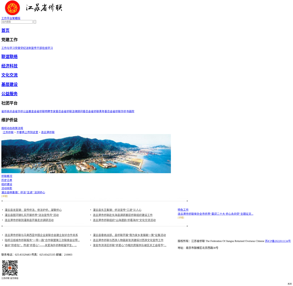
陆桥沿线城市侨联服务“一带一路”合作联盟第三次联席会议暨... (42, 240)
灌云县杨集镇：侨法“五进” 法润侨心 (23, 192)
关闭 (290, 284)
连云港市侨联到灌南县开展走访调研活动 (29, 220)
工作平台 (6, 18)
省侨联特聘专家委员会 (50, 111)
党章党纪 (20, 48)
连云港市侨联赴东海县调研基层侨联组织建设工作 (123, 215)
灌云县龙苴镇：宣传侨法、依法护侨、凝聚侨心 (33, 210)
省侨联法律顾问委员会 (77, 111)
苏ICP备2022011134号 (278, 241)
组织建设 (6, 184)
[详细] (4, 196)
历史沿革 (6, 180)
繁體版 (16, 18)
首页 (5, 30)
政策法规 (17, 128)
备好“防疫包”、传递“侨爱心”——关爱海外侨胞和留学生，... (41, 245)
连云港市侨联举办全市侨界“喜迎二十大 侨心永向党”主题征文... (215, 213)
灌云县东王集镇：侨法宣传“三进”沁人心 (117, 210)
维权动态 (6, 128)
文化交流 (9, 75)
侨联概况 (6, 176)
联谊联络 (9, 56)
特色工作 (183, 209)
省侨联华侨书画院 (123, 111)
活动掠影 (6, 188)
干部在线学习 (45, 48)
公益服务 (9, 94)
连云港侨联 (48, 132)
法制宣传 (31, 48)
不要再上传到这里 (27, 132)
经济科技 (9, 66)
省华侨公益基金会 (26, 111)
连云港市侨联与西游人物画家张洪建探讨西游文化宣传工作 (128, 240)
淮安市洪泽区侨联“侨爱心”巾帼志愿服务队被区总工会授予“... (129, 245)
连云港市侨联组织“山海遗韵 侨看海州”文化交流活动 (124, 220)
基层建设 (9, 84)
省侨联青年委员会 (102, 111)
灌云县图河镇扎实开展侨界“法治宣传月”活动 (32, 215)
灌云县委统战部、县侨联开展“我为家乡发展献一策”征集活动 (129, 235)
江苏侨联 (8, 132)
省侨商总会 (8, 111)
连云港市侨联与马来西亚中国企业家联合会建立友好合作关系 (41, 235)
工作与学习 (8, 48)
